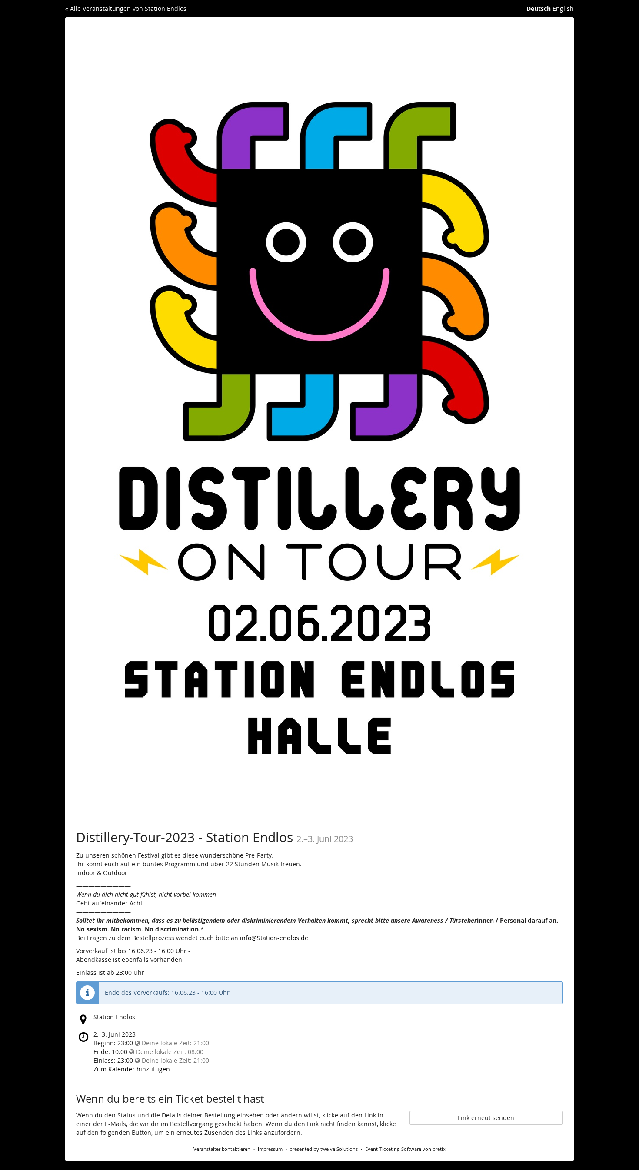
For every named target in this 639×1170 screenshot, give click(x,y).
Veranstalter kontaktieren (221, 1149)
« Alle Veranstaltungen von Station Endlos (125, 8)
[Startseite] (319, 417)
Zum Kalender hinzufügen (131, 1069)
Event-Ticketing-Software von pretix (405, 1149)
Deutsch (538, 8)
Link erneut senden (486, 1118)
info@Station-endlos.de (274, 938)
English (563, 8)
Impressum (270, 1149)
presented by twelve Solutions (324, 1149)
